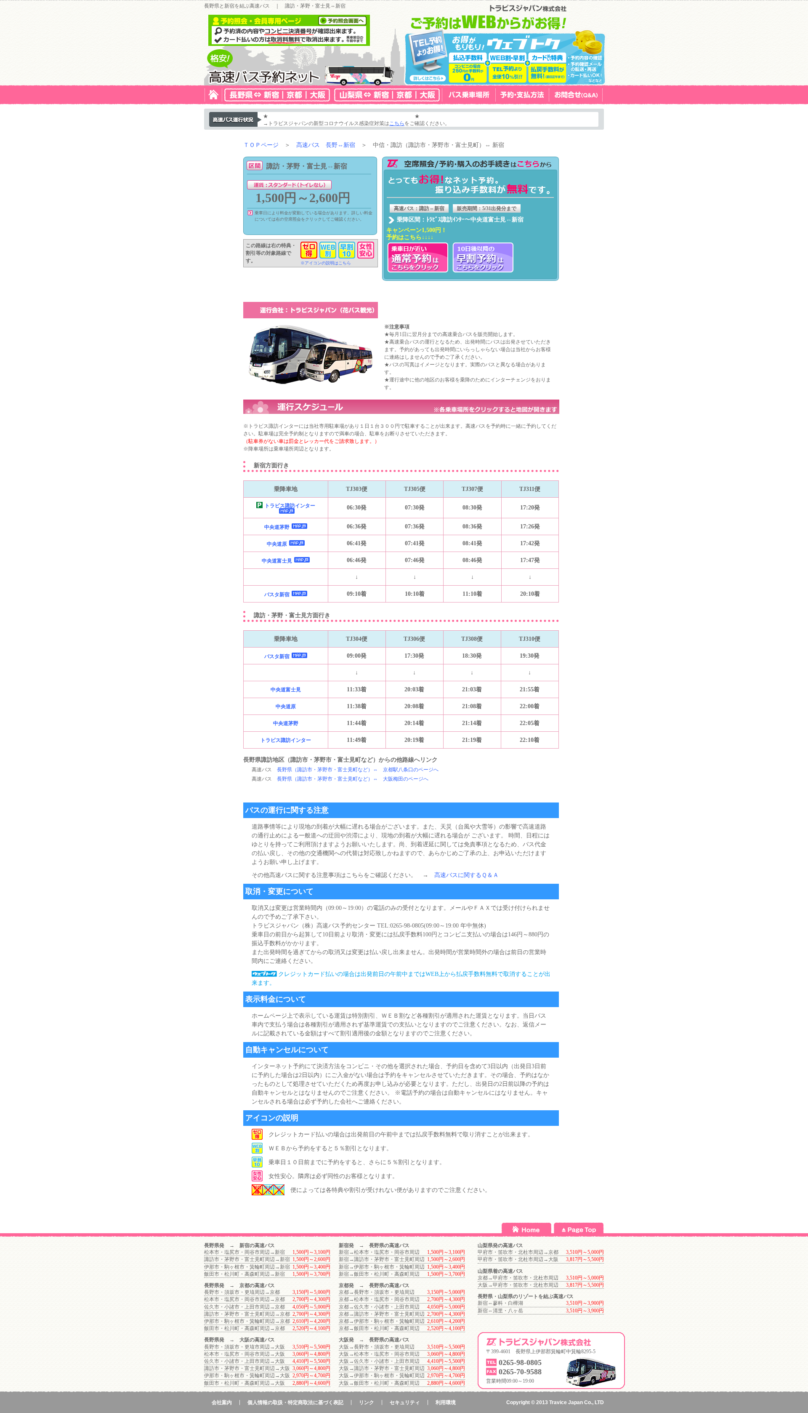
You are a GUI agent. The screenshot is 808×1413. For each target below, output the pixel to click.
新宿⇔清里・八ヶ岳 (500, 1311)
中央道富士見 (277, 561)
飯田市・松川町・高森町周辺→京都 (244, 1328)
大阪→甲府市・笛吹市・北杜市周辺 (518, 1285)
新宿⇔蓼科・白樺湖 (500, 1303)
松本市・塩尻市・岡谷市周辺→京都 (244, 1299)
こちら (396, 123)
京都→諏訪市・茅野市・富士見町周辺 (382, 1314)
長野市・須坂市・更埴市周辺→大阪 (244, 1347)
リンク (366, 1402)
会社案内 (222, 1402)
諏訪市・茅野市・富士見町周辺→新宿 (247, 1259)
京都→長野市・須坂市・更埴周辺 (377, 1292)
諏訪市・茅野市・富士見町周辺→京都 (247, 1314)
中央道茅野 (277, 527)
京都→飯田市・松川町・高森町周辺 (379, 1328)
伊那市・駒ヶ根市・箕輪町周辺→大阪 (247, 1375)
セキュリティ (405, 1402)
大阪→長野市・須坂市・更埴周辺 (377, 1347)
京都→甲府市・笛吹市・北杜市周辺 (518, 1278)
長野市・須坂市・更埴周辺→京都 (242, 1292)
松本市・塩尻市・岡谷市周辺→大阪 (244, 1354)
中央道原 (277, 544)
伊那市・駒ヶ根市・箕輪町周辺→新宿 (247, 1267)
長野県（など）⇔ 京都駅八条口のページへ (358, 770)
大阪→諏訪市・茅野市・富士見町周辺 (382, 1368)
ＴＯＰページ (261, 145)
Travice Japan (566, 1402)
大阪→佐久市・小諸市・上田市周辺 (379, 1361)
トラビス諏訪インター (290, 506)
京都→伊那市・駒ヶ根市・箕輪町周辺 (382, 1321)
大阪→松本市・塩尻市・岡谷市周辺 (379, 1354)
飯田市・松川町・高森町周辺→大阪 (244, 1383)
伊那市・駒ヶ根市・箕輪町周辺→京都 (247, 1321)
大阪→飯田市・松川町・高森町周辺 (379, 1383)
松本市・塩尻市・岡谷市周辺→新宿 (244, 1252)
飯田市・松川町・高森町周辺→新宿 (244, 1274)
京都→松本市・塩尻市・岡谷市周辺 (379, 1299)
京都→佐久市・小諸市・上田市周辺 (379, 1307)
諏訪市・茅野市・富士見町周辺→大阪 (247, 1368)
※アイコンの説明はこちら (325, 263)
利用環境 (446, 1402)
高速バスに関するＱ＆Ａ (466, 875)
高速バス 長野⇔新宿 (325, 145)
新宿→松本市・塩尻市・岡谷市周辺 (379, 1252)
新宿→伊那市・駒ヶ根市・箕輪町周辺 (382, 1267)
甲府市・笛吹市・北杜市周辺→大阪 (518, 1259)
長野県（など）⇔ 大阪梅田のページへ (352, 779)
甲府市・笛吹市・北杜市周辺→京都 (518, 1252)
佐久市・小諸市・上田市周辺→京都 (244, 1307)
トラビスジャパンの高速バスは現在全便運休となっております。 (341, 116)
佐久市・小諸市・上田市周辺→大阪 (244, 1361)
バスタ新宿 (277, 594)
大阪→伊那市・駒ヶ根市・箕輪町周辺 (382, 1375)
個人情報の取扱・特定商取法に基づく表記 (295, 1402)
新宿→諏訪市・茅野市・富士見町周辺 (382, 1259)
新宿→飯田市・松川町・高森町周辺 (379, 1274)
